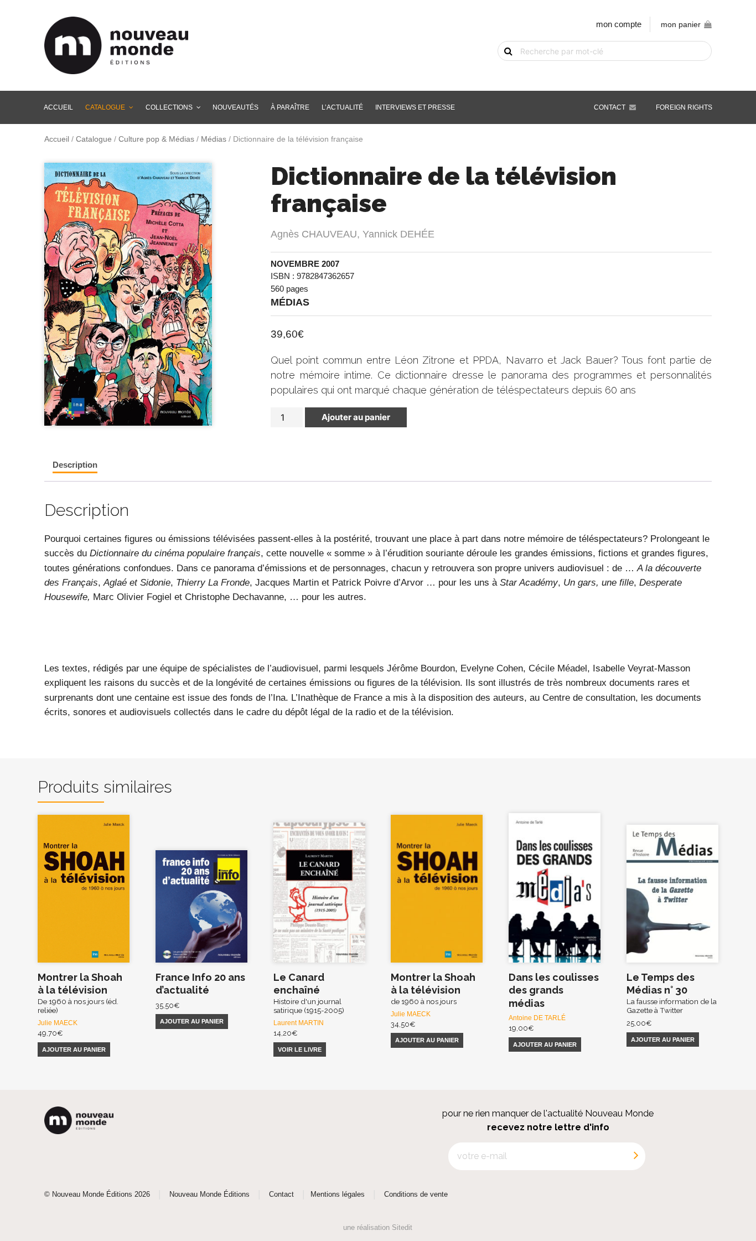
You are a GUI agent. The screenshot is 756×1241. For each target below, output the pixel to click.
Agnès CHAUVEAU (314, 234)
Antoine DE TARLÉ (537, 1018)
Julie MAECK (57, 1023)
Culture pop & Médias (156, 139)
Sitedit (402, 1227)
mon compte (618, 24)
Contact (609, 107)
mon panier (681, 24)
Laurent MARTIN (298, 1023)
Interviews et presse (415, 107)
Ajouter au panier (356, 417)
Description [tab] (75, 464)
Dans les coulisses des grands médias (554, 990)
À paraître (290, 107)
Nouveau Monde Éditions (209, 1194)
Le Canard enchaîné (308, 993)
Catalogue (105, 107)
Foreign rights (684, 107)
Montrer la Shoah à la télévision (80, 993)
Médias (213, 139)
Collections (169, 107)
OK (501, 70)
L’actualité (342, 107)
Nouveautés (235, 107)
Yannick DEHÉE (398, 234)
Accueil (58, 107)
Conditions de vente (416, 1194)
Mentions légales (337, 1194)
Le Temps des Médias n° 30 (671, 993)
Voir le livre (300, 1049)
